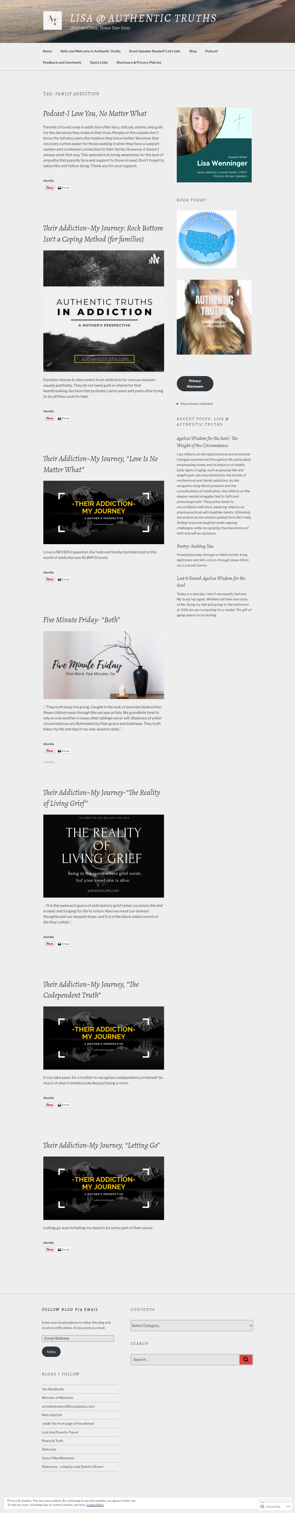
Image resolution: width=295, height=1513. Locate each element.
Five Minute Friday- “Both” (81, 619)
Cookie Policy (95, 1505)
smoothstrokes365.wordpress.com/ (68, 1406)
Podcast (211, 51)
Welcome (49, 1449)
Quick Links (99, 62)
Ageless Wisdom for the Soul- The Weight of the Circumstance (207, 442)
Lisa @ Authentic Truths (143, 17)
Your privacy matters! (196, 404)
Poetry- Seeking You (195, 546)
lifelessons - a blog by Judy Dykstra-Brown (72, 1466)
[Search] (245, 1360)
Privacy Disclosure (195, 383)
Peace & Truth (52, 1441)
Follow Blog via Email (70, 1309)
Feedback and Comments (62, 62)
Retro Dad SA (52, 1415)
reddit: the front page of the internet (68, 1423)
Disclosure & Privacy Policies (139, 62)
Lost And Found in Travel (60, 1432)
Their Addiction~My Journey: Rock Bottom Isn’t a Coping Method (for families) (103, 233)
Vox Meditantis (53, 1389)
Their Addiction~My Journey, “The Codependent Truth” (91, 989)
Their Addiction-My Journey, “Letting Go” (101, 1145)
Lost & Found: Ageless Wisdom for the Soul (211, 582)
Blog (193, 51)
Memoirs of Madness (57, 1398)
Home (47, 51)
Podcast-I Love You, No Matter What (95, 113)
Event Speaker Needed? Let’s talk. (155, 51)
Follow (51, 1352)
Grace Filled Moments (58, 1458)
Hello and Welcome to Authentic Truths (91, 51)
